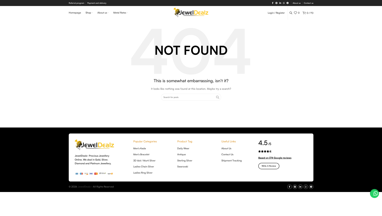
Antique (181, 154)
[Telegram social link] (288, 3)
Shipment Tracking (231, 160)
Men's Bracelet (141, 154)
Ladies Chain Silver (143, 166)
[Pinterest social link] (276, 3)
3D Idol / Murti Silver (144, 160)
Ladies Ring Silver (142, 172)
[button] (374, 193)
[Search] (217, 97)
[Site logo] (191, 12)
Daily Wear (183, 148)
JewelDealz (84, 186)
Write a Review (269, 166)
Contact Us (227, 154)
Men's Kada (139, 148)
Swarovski (182, 166)
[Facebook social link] (273, 3)
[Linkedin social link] (280, 3)
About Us (226, 148)
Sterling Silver (184, 160)
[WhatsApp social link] (284, 3)
